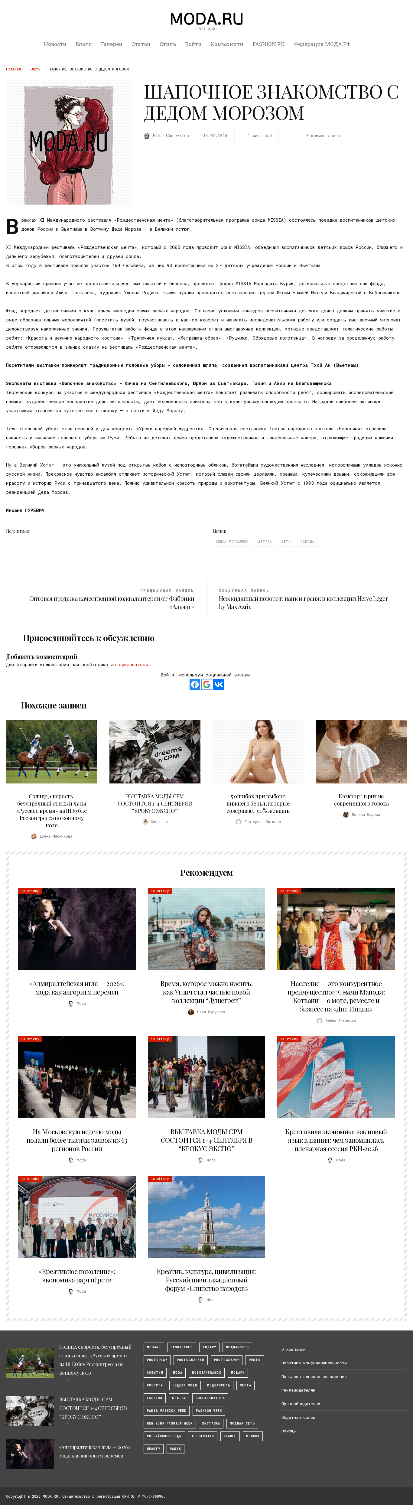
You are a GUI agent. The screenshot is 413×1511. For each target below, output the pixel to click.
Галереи (111, 44)
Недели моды (185, 1385)
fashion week (209, 1411)
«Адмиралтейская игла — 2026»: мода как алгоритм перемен (76, 987)
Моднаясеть (218, 1385)
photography (226, 1360)
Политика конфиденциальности (314, 1363)
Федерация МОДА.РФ (322, 44)
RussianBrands (206, 1373)
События (155, 1373)
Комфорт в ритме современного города (361, 800)
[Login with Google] (206, 684)
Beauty (153, 1449)
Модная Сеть (242, 1423)
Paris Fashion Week (166, 1411)
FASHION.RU (268, 44)
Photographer (190, 1360)
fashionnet (182, 1347)
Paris (175, 1449)
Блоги (84, 44)
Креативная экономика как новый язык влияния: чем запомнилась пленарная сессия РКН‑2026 (336, 1140)
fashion (154, 1398)
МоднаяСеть (237, 1347)
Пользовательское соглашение (314, 1376)
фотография (202, 1436)
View (48, 751)
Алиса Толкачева (232, 542)
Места (245, 1385)
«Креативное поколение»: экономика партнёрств (76, 1275)
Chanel (230, 1436)
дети (286, 542)
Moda (177, 1373)
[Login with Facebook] (195, 684)
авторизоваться (129, 664)
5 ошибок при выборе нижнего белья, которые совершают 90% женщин (258, 803)
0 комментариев (323, 135)
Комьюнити (227, 44)
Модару (238, 1373)
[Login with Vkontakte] (218, 684)
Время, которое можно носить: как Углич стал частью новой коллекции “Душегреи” (206, 992)
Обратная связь (298, 1417)
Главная (13, 69)
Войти (193, 44)
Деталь (265, 542)
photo (255, 1360)
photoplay (157, 1360)
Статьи (141, 44)
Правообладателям (300, 1403)
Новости (55, 44)
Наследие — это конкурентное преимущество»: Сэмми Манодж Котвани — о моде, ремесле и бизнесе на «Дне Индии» (336, 996)
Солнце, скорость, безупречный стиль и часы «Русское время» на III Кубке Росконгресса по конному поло (51, 811)
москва (252, 1436)
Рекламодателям (298, 1390)
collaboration (210, 1398)
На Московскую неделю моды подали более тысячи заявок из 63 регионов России (77, 1140)
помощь (307, 542)
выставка (211, 1423)
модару (209, 1347)
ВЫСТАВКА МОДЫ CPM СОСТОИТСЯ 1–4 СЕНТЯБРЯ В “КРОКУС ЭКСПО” (155, 803)
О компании (293, 1349)
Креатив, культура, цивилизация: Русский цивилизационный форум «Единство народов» (206, 1280)
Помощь (288, 1431)
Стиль (168, 44)
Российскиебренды (164, 1436)
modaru (154, 1347)
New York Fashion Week (170, 1423)
